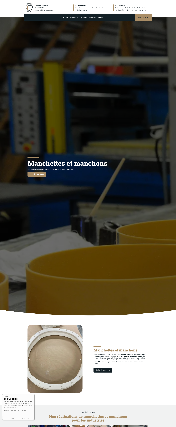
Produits (73, 17)
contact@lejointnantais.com (44, 10)
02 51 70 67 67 (39, 8)
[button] (29, 359)
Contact (101, 17)
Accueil (65, 17)
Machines (92, 17)
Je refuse (10, 418)
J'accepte (26, 418)
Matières (84, 17)
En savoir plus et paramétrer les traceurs (15, 410)
